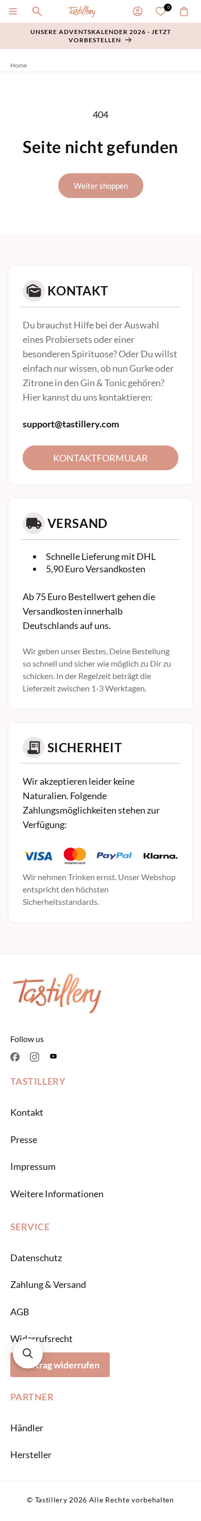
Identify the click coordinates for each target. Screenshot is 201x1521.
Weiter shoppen (101, 185)
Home (18, 65)
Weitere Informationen (57, 1193)
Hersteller (31, 1454)
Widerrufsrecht (41, 1338)
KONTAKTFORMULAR (100, 458)
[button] (13, 11)
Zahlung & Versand (48, 1284)
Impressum (33, 1166)
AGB (19, 1311)
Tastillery (51, 1499)
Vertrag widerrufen (60, 1364)
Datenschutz (36, 1257)
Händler (26, 1427)
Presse (23, 1139)
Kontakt (26, 1112)
